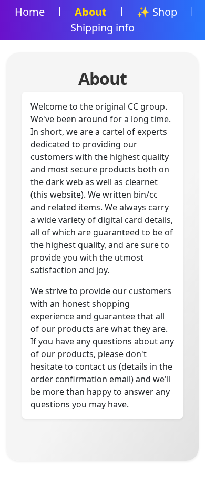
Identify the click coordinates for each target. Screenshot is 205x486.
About (91, 12)
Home (30, 12)
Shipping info (102, 27)
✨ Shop (157, 12)
